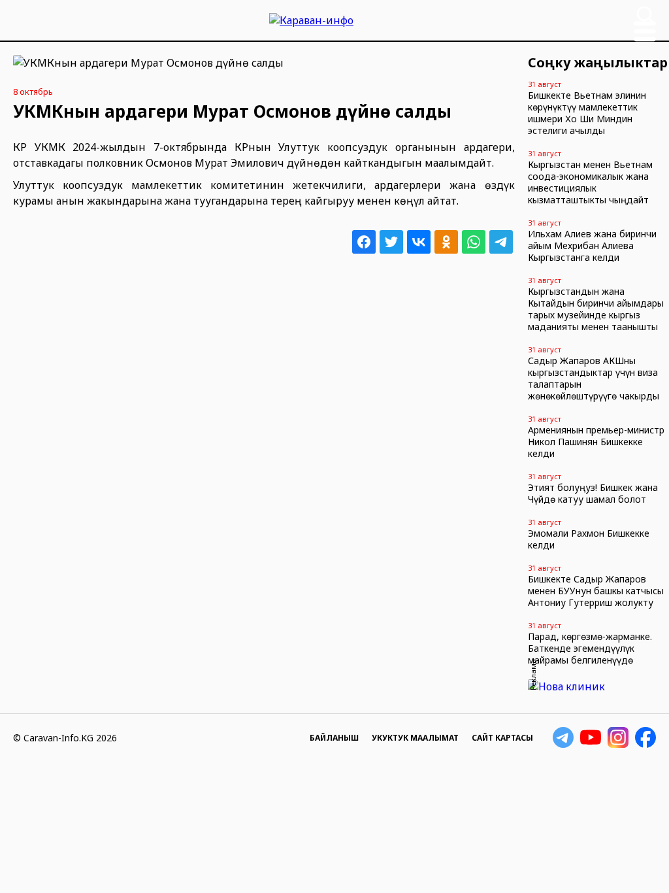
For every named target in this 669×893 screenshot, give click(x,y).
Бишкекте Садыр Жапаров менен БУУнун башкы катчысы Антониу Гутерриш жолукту (596, 591)
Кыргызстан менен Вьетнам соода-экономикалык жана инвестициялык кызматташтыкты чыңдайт (590, 182)
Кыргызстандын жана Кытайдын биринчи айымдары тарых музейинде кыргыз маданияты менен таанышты (596, 309)
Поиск (645, 15)
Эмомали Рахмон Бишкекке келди (588, 539)
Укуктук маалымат (415, 737)
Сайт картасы (502, 737)
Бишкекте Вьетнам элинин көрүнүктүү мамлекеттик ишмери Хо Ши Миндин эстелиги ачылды (587, 113)
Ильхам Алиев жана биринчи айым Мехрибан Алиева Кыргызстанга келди (592, 245)
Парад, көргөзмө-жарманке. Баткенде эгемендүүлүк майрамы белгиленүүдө (590, 648)
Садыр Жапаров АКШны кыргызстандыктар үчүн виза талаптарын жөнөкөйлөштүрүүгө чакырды (593, 378)
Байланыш (334, 737)
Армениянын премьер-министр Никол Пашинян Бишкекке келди (596, 442)
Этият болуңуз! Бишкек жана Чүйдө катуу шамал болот (593, 493)
